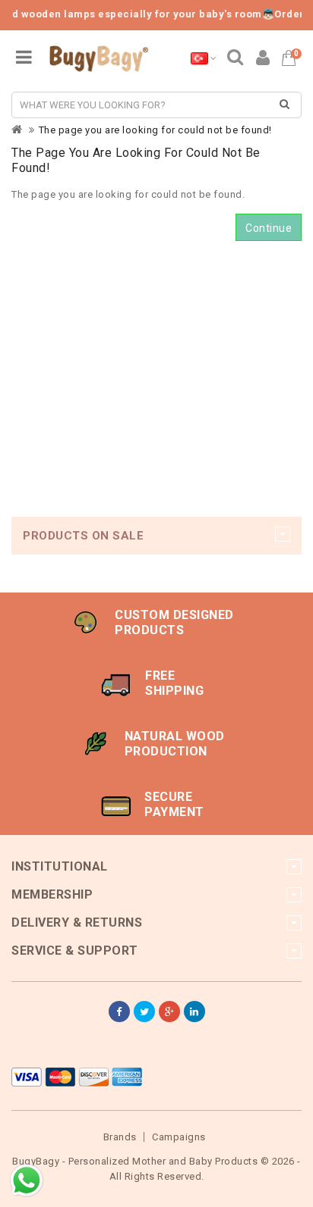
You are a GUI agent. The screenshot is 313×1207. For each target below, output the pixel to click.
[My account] (263, 60)
